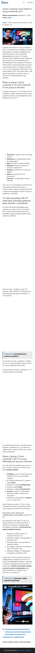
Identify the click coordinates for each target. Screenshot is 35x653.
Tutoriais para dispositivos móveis (17, 629)
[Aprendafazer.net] (5, 2)
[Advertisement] (17, 118)
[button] (23, 2)
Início (4, 22)
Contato (28, 650)
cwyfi (9, 17)
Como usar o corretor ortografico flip (18, 632)
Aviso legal (21, 650)
